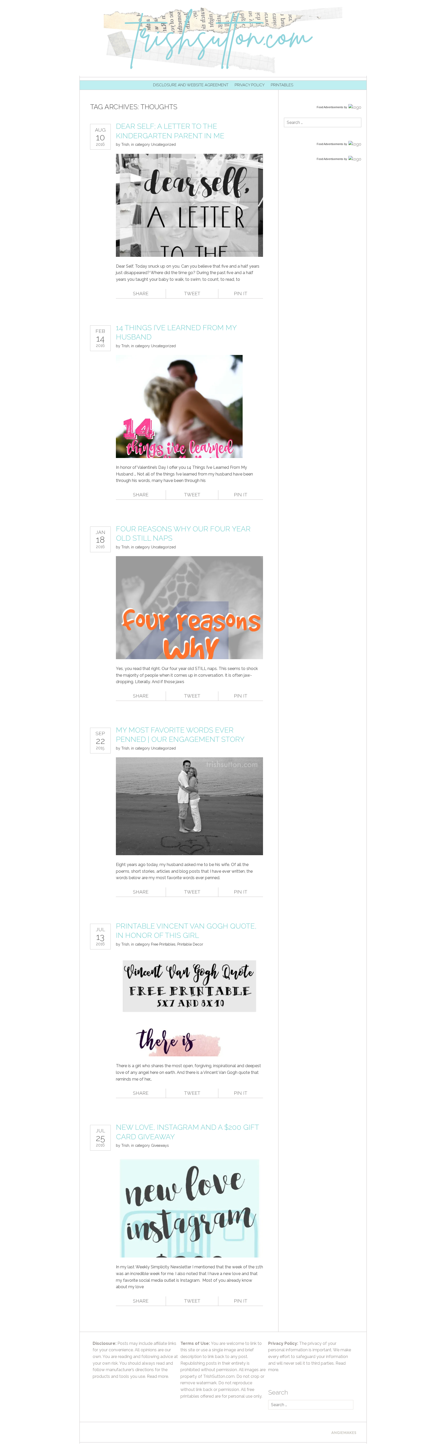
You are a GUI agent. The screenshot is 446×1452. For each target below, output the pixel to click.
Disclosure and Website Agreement (190, 85)
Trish (125, 144)
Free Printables (163, 944)
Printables (282, 85)
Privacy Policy (250, 85)
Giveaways (160, 1145)
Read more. (158, 1376)
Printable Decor (190, 944)
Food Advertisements (330, 107)
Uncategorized (163, 144)
